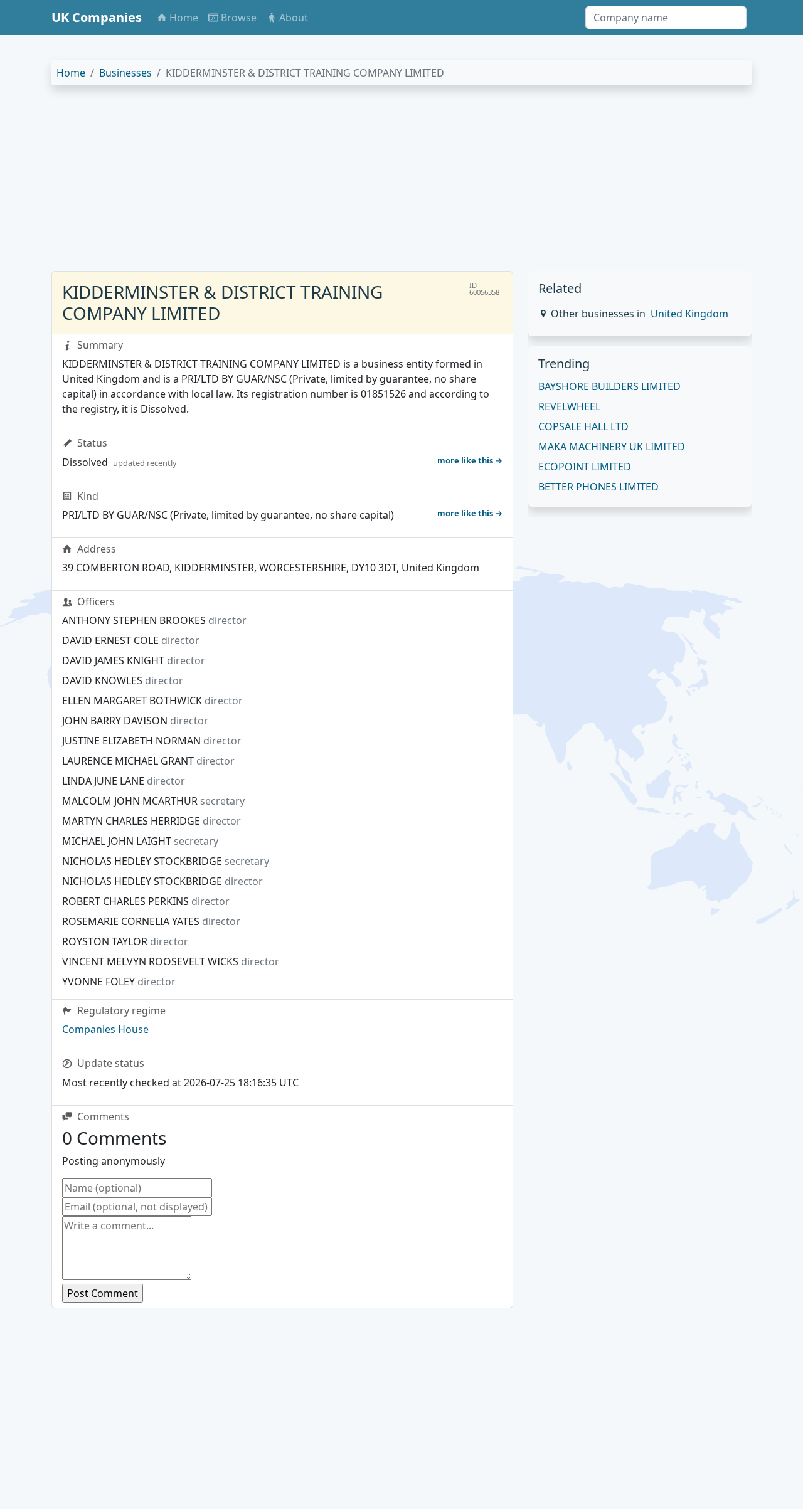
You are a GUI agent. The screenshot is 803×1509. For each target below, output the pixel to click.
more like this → (470, 460)
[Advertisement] (401, 183)
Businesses (125, 73)
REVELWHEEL (569, 406)
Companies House (105, 1029)
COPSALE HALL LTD (583, 426)
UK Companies (96, 17)
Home (70, 73)
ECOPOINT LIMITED (584, 467)
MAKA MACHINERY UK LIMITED (611, 446)
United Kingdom (689, 313)
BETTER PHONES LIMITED (598, 487)
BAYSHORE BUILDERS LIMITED (609, 386)
